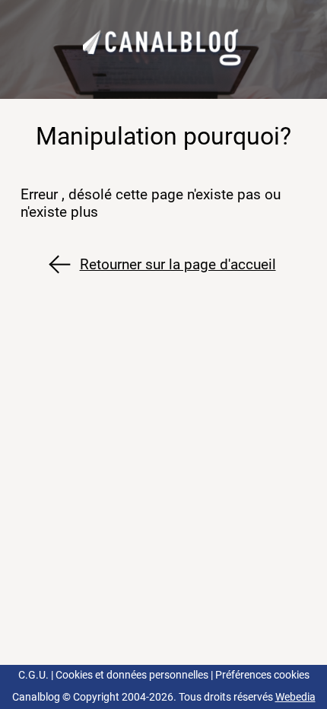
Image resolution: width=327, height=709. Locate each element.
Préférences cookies (262, 675)
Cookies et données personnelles (132, 675)
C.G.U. (33, 675)
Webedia (295, 697)
